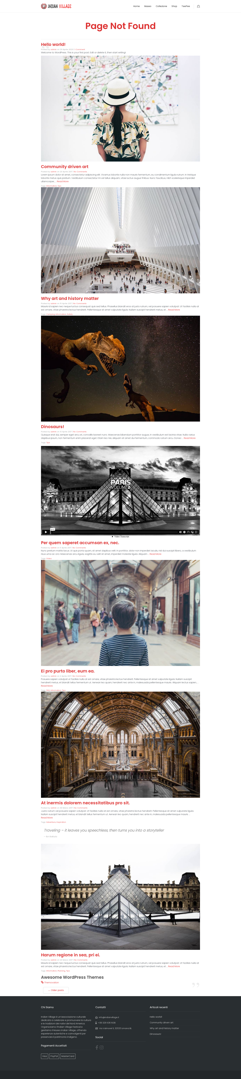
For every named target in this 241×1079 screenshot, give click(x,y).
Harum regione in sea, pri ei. (70, 955)
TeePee (186, 6)
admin (53, 49)
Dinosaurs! (52, 427)
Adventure (51, 822)
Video (49, 558)
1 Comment (80, 49)
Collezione (161, 6)
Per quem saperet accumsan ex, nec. (80, 543)
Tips (59, 186)
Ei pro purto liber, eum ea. (68, 671)
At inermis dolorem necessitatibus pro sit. (85, 803)
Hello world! (53, 44)
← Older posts (56, 990)
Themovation (51, 982)
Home (136, 6)
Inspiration (61, 822)
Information (51, 186)
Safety (70, 314)
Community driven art (64, 167)
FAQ (48, 690)
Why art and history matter (70, 298)
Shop (174, 6)
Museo (147, 6)
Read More (63, 181)
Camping (50, 314)
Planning (61, 970)
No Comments (80, 171)
